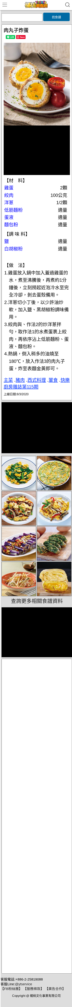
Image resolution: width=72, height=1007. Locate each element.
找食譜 (56, 17)
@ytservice (23, 984)
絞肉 (8, 195)
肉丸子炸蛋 (16, 30)
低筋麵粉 (13, 210)
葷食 (53, 380)
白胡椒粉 (13, 248)
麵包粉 (11, 224)
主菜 (8, 380)
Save (22, 36)
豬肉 (20, 380)
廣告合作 (55, 989)
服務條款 (34, 989)
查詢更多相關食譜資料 (37, 601)
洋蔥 (8, 202)
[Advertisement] (37, 816)
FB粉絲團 (11, 989)
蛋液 (8, 217)
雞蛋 (8, 187)
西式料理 (36, 380)
